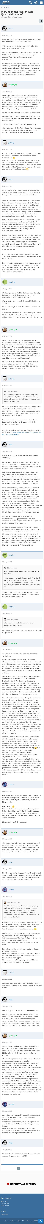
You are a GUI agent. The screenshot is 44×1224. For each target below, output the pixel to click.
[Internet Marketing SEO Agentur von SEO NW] (22, 1184)
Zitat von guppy (12, 619)
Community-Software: (16, 1221)
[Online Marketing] (8, 3)
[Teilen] (41, 21)
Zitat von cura (12, 568)
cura (5, 17)
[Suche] (30, 3)
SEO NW (36, 1221)
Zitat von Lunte (12, 391)
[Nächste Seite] (25, 1168)
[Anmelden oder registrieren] (36, 2)
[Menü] (41, 3)
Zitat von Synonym (13, 902)
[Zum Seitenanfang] (40, 1221)
